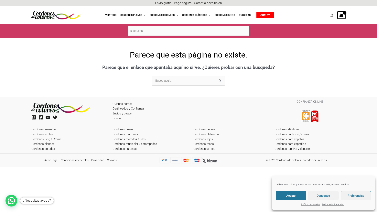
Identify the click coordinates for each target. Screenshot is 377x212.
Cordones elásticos (287, 129)
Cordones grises (123, 129)
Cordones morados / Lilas (129, 139)
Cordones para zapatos (289, 139)
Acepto (291, 195)
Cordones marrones (125, 134)
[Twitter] (55, 117)
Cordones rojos (203, 139)
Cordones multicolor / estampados (135, 144)
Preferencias (356, 195)
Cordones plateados (206, 134)
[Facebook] (40, 117)
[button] (144, 15)
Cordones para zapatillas (290, 144)
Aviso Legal (51, 160)
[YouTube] (48, 117)
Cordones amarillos (43, 129)
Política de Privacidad (333, 204)
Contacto (118, 118)
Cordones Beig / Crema (46, 139)
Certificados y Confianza (128, 108)
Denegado (323, 195)
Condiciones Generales (75, 160)
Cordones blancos (43, 144)
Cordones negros (204, 129)
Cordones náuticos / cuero (292, 134)
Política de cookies (310, 204)
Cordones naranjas (125, 149)
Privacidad (97, 160)
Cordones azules (42, 134)
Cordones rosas (203, 144)
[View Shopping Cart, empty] (341, 15)
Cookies (112, 160)
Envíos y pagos (122, 113)
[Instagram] (33, 117)
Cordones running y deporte (292, 149)
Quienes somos (123, 104)
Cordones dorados (43, 149)
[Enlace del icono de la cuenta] (331, 15)
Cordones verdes (204, 149)
